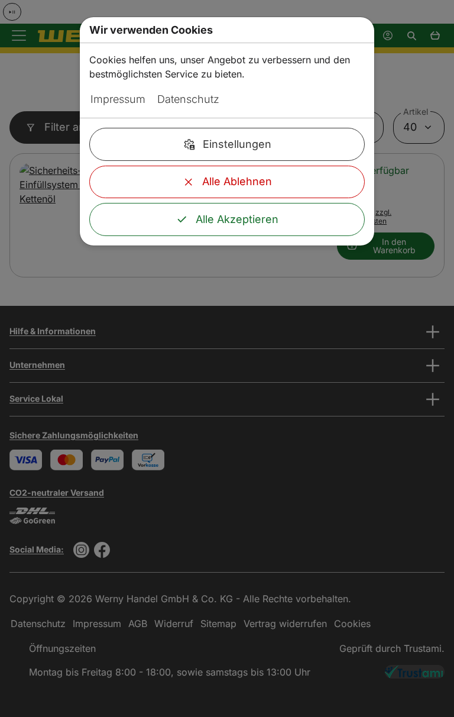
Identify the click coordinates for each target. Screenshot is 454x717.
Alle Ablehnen (237, 181)
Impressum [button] (117, 99)
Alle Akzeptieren (237, 219)
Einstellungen (237, 144)
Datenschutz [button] (188, 99)
